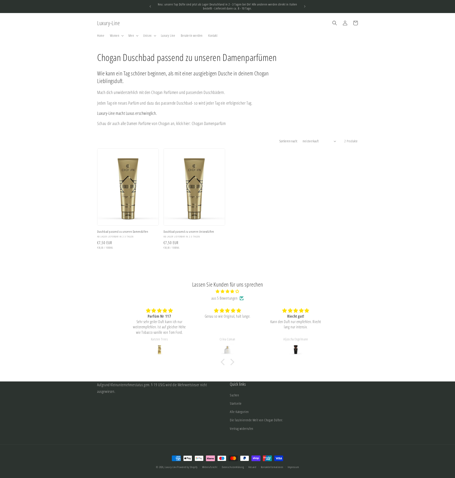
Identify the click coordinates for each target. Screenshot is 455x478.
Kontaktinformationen (272, 467)
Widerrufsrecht (210, 467)
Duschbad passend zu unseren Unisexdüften (189, 232)
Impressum (293, 467)
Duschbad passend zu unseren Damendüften (122, 232)
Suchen (234, 395)
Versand (252, 467)
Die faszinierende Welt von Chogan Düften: (256, 420)
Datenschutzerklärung (233, 467)
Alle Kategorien (239, 411)
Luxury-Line (171, 467)
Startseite (236, 403)
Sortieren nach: (288, 141)
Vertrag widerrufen (241, 428)
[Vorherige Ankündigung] (150, 6)
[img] (227, 291)
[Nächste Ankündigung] (305, 6)
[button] (116, 36)
